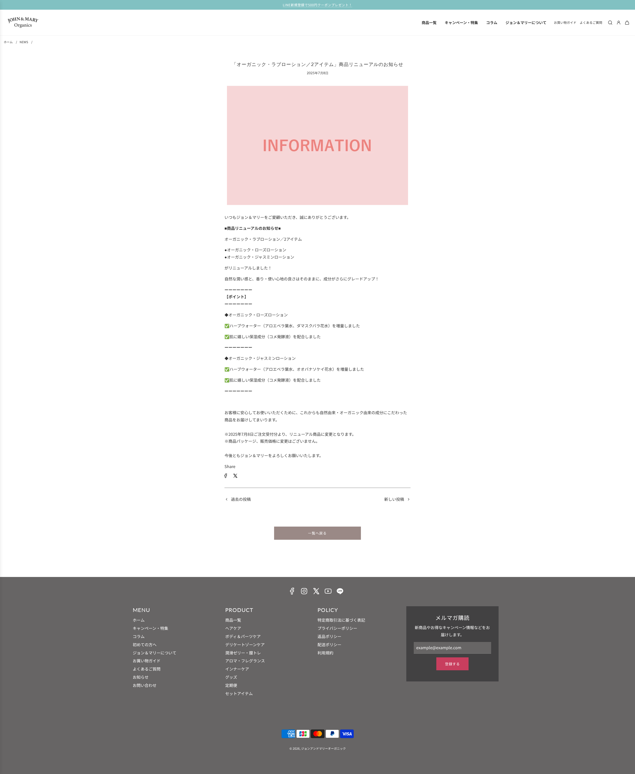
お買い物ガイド (565, 22)
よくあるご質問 (591, 22)
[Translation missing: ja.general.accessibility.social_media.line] (339, 591)
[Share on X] (235, 476)
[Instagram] (304, 591)
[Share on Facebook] (226, 476)
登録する (452, 663)
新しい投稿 (394, 499)
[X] (316, 591)
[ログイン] (618, 22)
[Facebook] (292, 591)
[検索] (610, 22)
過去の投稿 (241, 499)
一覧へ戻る (317, 533)
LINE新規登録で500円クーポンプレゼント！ (317, 4)
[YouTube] (327, 591)
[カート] (627, 22)
